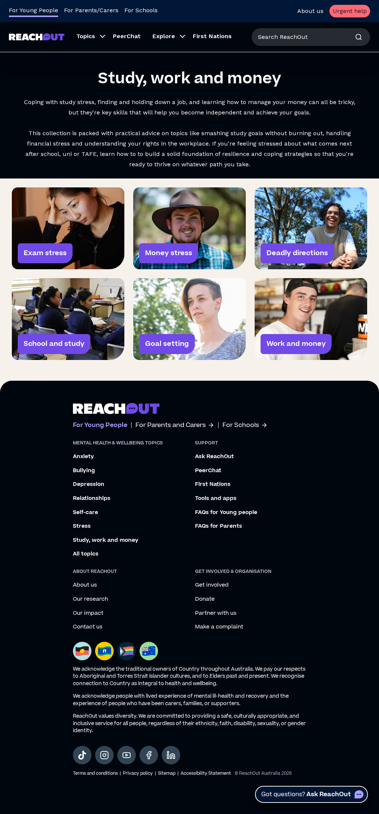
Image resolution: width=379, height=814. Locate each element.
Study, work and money (105, 540)
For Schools (141, 10)
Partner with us (216, 613)
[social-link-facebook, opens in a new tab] (149, 755)
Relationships (91, 498)
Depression (88, 484)
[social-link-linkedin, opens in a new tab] (171, 755)
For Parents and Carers (170, 425)
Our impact (88, 613)
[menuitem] (88, 37)
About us (310, 10)
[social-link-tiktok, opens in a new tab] (82, 755)
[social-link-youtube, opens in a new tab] (126, 755)
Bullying (84, 470)
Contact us (88, 627)
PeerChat (208, 470)
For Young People (33, 10)
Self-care (85, 512)
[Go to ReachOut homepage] (36, 36)
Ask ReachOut (214, 456)
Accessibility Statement (206, 773)
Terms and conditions (95, 773)
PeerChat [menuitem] (127, 36)
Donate (205, 599)
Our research (90, 599)
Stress (82, 526)
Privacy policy (138, 773)
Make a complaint (219, 627)
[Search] (358, 37)
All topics (85, 554)
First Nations (213, 484)
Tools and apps (216, 498)
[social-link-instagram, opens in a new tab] (104, 755)
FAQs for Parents (218, 526)
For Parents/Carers (91, 10)
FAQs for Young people (226, 512)
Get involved (212, 585)
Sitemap (166, 773)
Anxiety (83, 456)
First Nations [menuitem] (212, 36)
